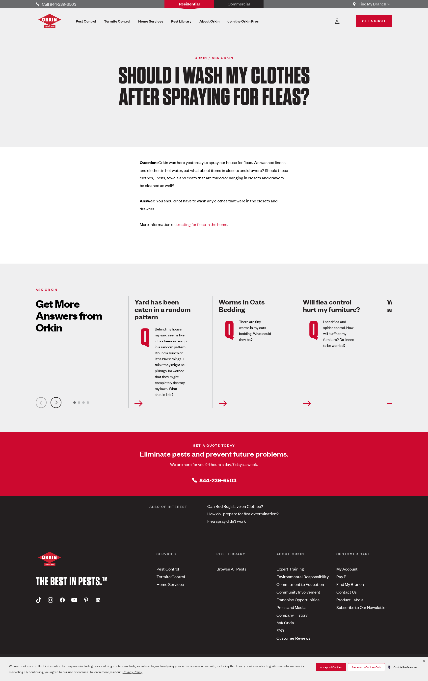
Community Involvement (298, 592)
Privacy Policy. (132, 671)
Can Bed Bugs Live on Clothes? (235, 506)
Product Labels (349, 599)
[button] (402, 667)
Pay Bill (342, 576)
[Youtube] (74, 600)
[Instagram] (51, 600)
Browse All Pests (231, 569)
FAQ (280, 630)
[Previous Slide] (41, 402)
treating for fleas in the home (201, 224)
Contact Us (346, 592)
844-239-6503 (218, 480)
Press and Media (291, 607)
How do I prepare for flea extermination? (243, 513)
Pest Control (168, 569)
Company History (292, 615)
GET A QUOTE (374, 20)
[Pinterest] (86, 600)
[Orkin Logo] (50, 21)
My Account (347, 569)
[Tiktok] (39, 600)
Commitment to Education (300, 584)
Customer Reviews (293, 638)
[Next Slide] (56, 402)
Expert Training (290, 569)
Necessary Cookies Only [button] (366, 667)
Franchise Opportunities (298, 599)
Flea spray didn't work (226, 521)
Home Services (170, 584)
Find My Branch (350, 584)
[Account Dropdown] (337, 21)
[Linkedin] (98, 600)
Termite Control (171, 576)
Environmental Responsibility (302, 576)
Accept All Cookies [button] (331, 667)
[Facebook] (62, 600)
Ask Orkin (285, 622)
